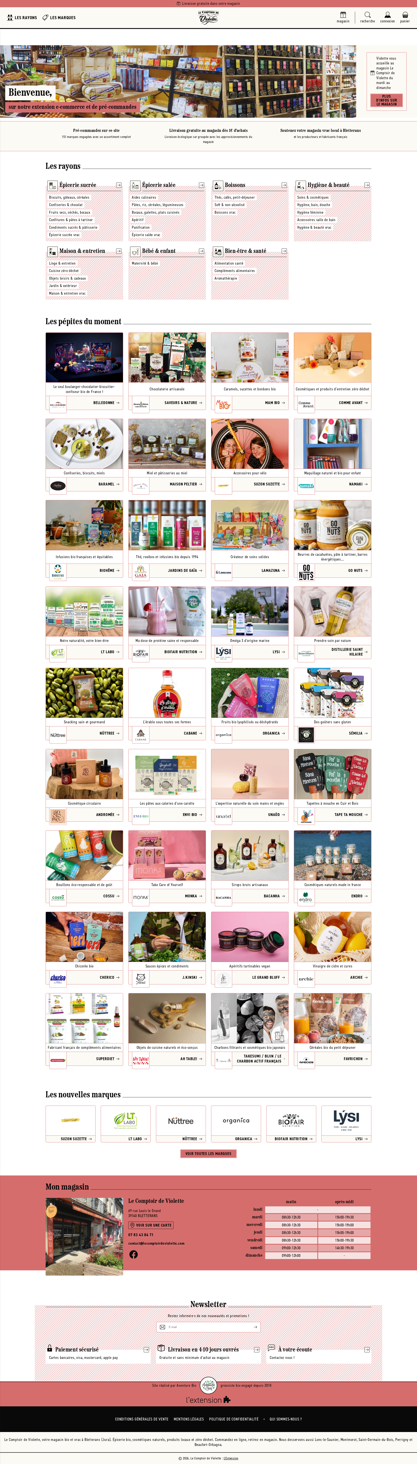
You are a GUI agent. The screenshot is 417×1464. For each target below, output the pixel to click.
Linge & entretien (62, 263)
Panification (141, 227)
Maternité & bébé (145, 263)
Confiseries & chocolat (66, 204)
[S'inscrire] (252, 1327)
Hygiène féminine (310, 212)
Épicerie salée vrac (146, 234)
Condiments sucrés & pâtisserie (73, 227)
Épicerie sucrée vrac (64, 234)
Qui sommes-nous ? (286, 1419)
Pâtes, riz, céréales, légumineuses (158, 204)
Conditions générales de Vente (142, 1419)
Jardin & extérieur (63, 285)
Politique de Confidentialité (233, 1419)
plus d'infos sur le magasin (386, 100)
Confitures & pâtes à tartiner (71, 219)
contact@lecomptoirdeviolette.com (156, 1243)
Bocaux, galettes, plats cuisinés (156, 212)
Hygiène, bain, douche (313, 204)
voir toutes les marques (208, 1153)
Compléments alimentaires (235, 270)
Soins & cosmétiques (313, 197)
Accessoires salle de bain (316, 219)
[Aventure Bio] (208, 1385)
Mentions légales (189, 1419)
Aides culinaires (144, 197)
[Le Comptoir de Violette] (208, 18)
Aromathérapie (226, 278)
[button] (367, 18)
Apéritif (137, 219)
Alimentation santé (229, 263)
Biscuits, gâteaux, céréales (69, 197)
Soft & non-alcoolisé (230, 204)
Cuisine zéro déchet (64, 270)
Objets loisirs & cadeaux (67, 278)
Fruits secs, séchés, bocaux (69, 212)
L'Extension (231, 1458)
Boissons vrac (225, 212)
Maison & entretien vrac (67, 293)
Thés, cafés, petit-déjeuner (235, 197)
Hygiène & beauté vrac (314, 227)
